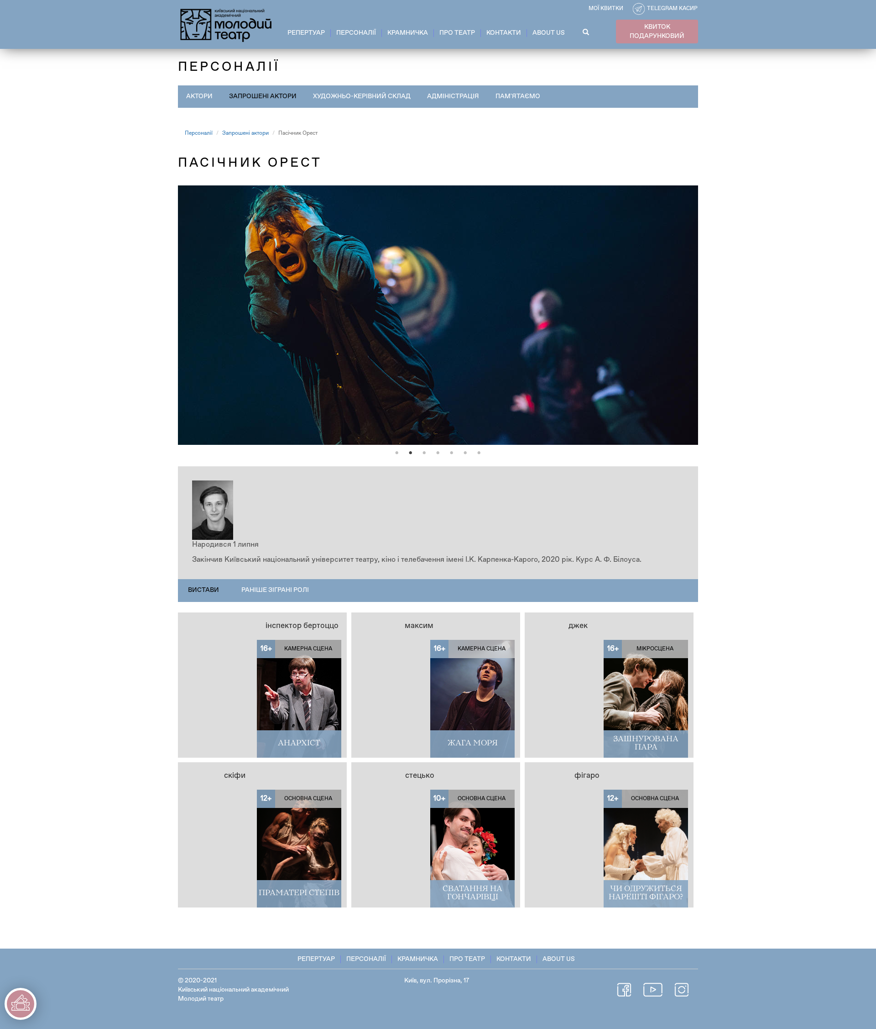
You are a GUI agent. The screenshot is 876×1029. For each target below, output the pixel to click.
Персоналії (356, 33)
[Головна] (226, 23)
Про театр (457, 33)
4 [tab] (438, 453)
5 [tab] (451, 453)
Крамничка (407, 33)
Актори (199, 96)
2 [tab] (410, 453)
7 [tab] (479, 453)
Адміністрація (453, 96)
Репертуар (306, 33)
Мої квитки (606, 8)
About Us (548, 33)
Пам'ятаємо (517, 96)
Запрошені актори (263, 96)
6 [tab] (465, 453)
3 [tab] (424, 453)
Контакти (503, 33)
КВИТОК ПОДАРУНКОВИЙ (657, 31)
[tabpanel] (438, 315)
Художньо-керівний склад (362, 96)
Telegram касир (672, 8)
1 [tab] (397, 453)
